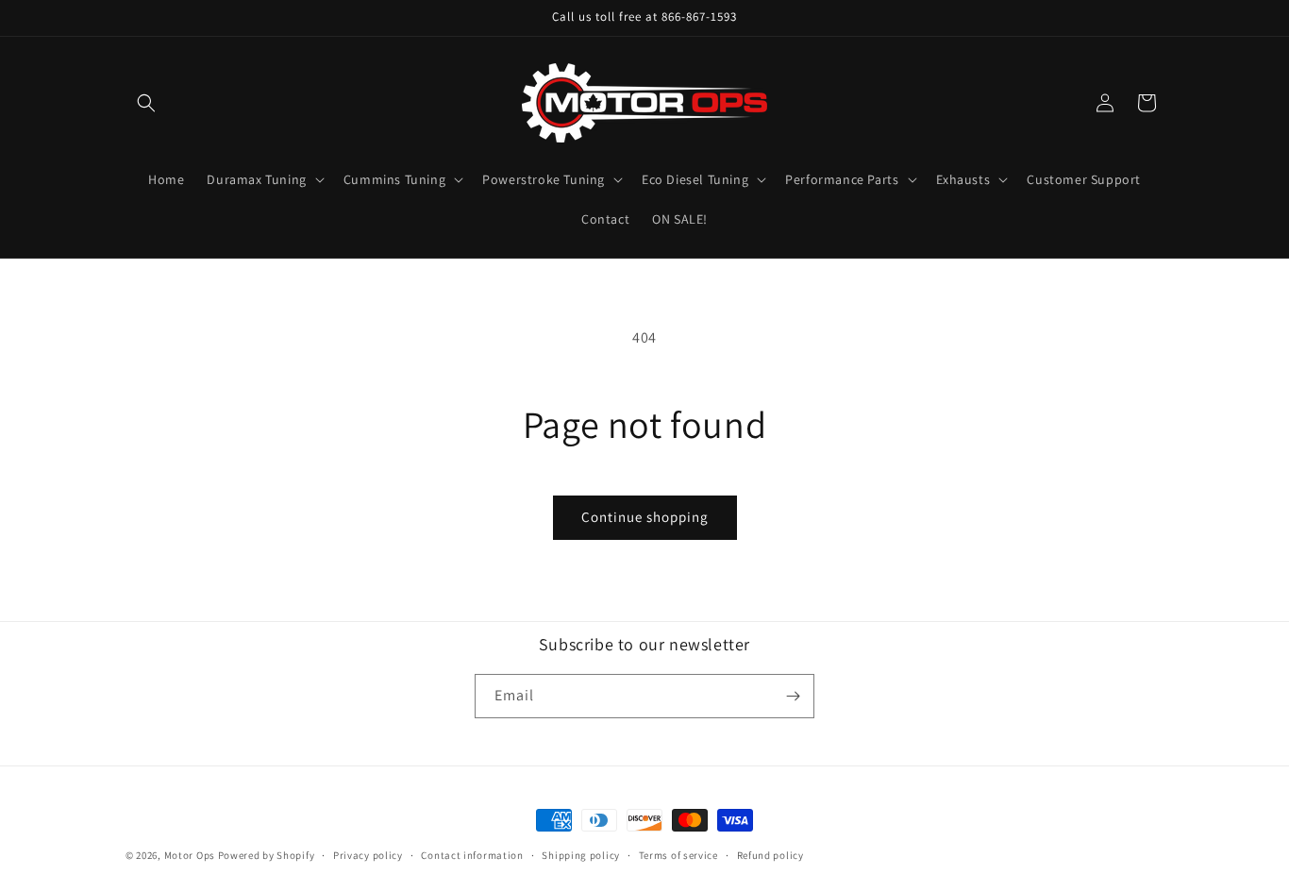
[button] (146, 103)
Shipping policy (581, 855)
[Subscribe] (792, 696)
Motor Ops (189, 855)
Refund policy (770, 855)
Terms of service (678, 855)
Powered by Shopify (266, 855)
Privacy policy (368, 855)
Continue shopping (645, 517)
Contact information (472, 855)
